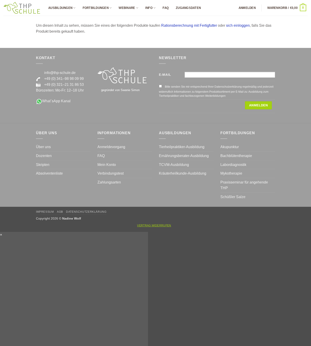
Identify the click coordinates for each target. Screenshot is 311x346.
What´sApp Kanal (56, 101)
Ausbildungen (60, 8)
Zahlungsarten (109, 182)
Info (149, 8)
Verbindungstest (110, 173)
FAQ (166, 8)
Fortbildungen (96, 8)
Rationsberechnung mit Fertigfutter (189, 25)
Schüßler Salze (232, 197)
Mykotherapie (231, 173)
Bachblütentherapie (236, 156)
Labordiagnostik (233, 165)
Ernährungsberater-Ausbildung (184, 156)
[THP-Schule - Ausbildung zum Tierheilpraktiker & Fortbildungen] (21, 8)
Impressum (45, 211)
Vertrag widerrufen (154, 225)
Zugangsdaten (188, 8)
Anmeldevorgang (111, 147)
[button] (247, 8)
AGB (60, 211)
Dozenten (44, 156)
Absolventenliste (49, 173)
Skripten (42, 165)
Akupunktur (229, 147)
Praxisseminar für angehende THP (244, 185)
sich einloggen (238, 25)
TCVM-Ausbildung (174, 165)
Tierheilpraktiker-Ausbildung (181, 147)
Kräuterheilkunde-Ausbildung (182, 173)
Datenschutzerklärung (86, 211)
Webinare (127, 8)
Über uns (43, 147)
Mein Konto (106, 165)
